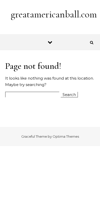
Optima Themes (66, 136)
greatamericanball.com (54, 14)
